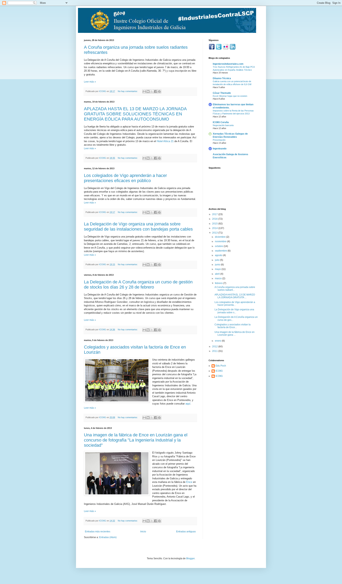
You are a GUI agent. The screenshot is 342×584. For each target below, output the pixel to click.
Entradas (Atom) (108, 537)
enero (218, 340)
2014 (215, 228)
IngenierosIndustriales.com (228, 64)
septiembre (221, 250)
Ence (189, 481)
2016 (215, 218)
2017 (215, 214)
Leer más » (90, 81)
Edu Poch (221, 365)
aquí (187, 403)
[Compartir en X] (152, 91)
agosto (219, 255)
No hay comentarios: (128, 91)
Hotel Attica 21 (165, 141)
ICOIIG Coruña (221, 122)
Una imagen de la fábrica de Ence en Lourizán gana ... (235, 333)
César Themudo (222, 93)
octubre (219, 246)
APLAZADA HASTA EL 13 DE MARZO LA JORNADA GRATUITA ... (235, 296)
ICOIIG (219, 370)
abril (217, 274)
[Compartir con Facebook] (156, 91)
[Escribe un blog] (148, 91)
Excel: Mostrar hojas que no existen (230, 96)
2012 (215, 346)
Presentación (219, 140)
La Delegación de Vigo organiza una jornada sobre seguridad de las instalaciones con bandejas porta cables (138, 226)
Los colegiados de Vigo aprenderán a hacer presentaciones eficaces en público (125, 178)
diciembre (220, 236)
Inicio (143, 531)
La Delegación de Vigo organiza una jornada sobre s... (234, 311)
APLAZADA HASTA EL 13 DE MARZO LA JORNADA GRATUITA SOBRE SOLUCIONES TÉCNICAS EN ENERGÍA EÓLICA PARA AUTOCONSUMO (135, 114)
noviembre (221, 241)
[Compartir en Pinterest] (159, 91)
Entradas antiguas (186, 531)
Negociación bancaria (223, 125)
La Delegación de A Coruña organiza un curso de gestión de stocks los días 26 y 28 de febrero (138, 284)
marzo (218, 278)
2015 (215, 223)
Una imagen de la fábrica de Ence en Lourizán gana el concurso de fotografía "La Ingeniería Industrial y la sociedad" (135, 440)
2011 (215, 351)
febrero (219, 283)
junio (218, 264)
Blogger (190, 558)
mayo (218, 269)
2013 (215, 232)
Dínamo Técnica (222, 78)
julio (217, 260)
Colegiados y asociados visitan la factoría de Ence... (233, 326)
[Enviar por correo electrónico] (144, 91)
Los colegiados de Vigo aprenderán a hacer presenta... (235, 303)
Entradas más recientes (97, 531)
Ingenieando (219, 148)
